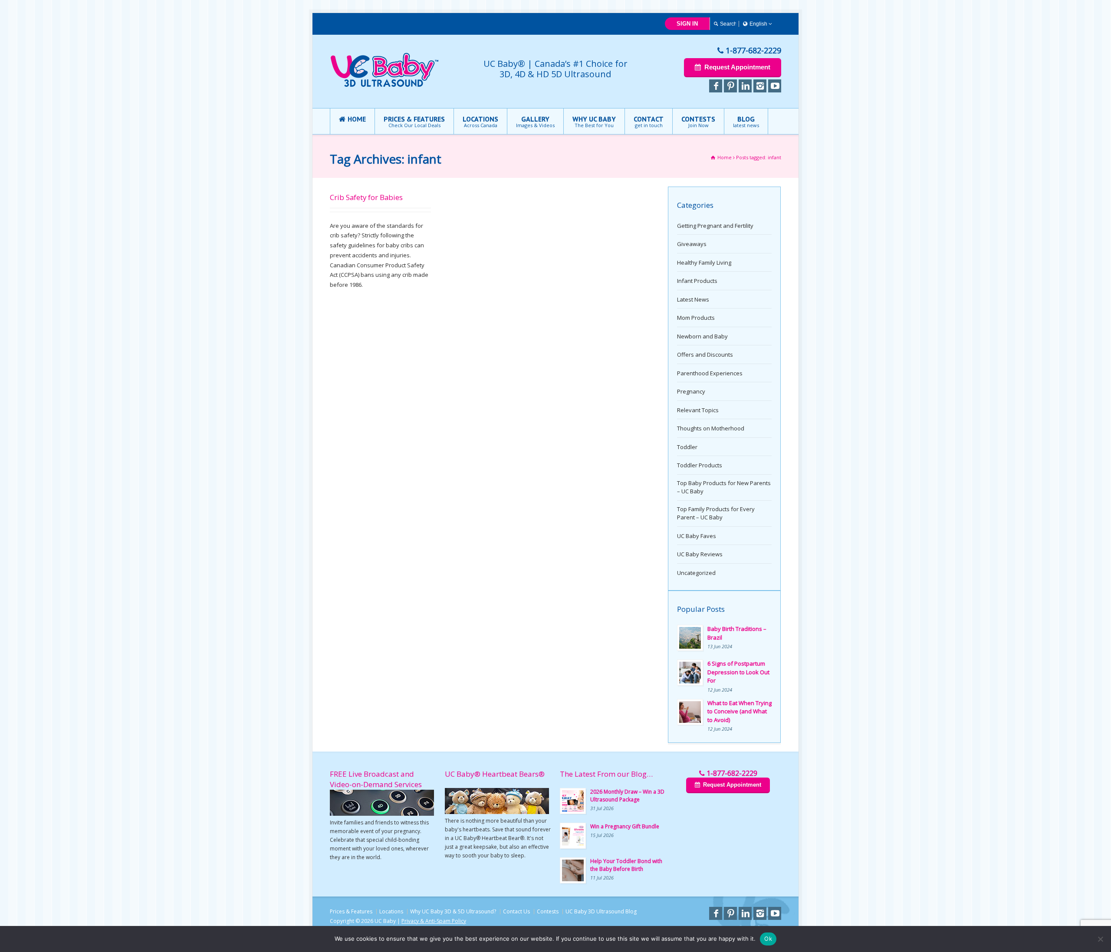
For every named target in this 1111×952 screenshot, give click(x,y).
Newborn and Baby (702, 336)
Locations (391, 911)
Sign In (687, 23)
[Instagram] (759, 85)
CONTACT (649, 121)
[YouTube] (774, 85)
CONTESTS (698, 121)
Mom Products (696, 318)
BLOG (746, 121)
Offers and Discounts (705, 354)
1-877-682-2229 (753, 50)
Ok (768, 938)
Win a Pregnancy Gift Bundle (624, 826)
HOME (357, 119)
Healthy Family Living (704, 262)
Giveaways (692, 244)
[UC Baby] (384, 85)
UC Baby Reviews (700, 554)
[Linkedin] (745, 85)
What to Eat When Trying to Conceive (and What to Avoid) (739, 711)
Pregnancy (691, 391)
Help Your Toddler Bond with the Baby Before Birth (626, 865)
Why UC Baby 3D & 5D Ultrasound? (453, 911)
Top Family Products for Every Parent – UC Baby (716, 513)
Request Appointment (737, 67)
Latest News (693, 299)
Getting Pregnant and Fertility (715, 226)
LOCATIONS (480, 121)
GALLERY (535, 121)
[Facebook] (715, 85)
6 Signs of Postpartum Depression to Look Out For (738, 672)
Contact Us (516, 911)
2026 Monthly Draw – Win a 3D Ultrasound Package (627, 795)
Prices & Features (351, 911)
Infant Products (697, 281)
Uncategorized (696, 573)
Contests (548, 911)
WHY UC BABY (594, 121)
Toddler (687, 447)
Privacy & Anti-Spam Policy (433, 921)
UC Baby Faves (696, 536)
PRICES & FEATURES (414, 121)
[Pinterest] (730, 85)
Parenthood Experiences (710, 373)
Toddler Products (699, 465)
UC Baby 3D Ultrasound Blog (601, 911)
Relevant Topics (698, 410)
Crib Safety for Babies (366, 197)
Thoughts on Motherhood (710, 428)
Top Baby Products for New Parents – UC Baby (724, 487)
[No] (1100, 939)
